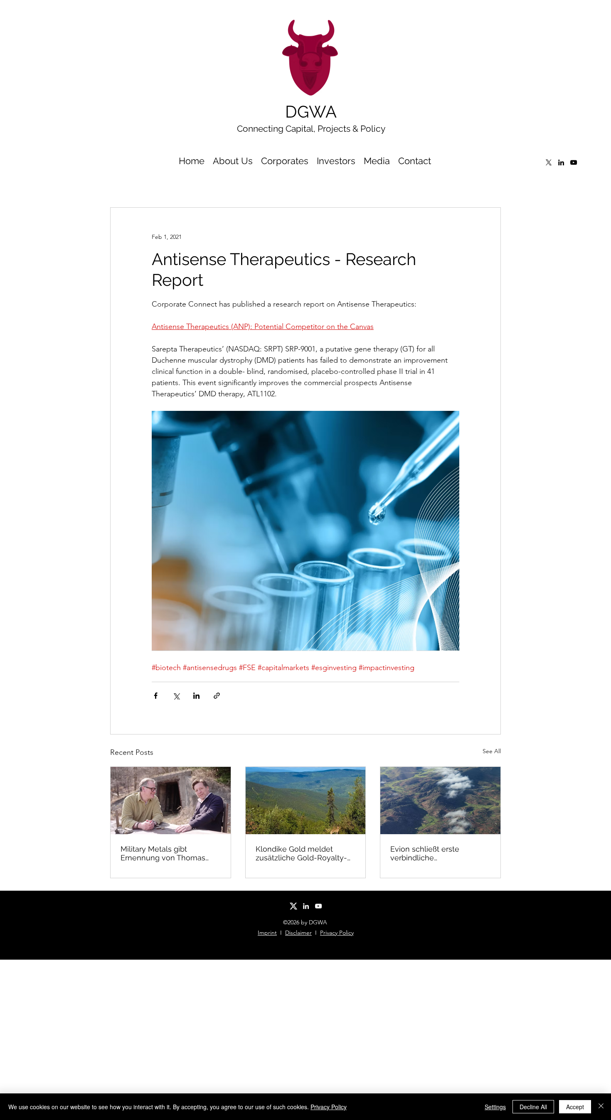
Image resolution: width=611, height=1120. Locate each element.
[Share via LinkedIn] (196, 696)
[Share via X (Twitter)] (176, 696)
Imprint (267, 932)
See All (492, 751)
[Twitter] (548, 162)
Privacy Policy (337, 932)
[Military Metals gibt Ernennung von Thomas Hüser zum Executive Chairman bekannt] (171, 800)
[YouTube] (573, 162)
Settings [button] (495, 1107)
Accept (575, 1107)
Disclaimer (298, 932)
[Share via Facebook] (156, 696)
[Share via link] (217, 696)
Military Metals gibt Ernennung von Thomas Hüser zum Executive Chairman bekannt (163, 853)
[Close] (601, 1106)
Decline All (533, 1107)
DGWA (311, 111)
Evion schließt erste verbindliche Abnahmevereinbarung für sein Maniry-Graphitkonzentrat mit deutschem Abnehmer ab (436, 853)
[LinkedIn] (561, 162)
